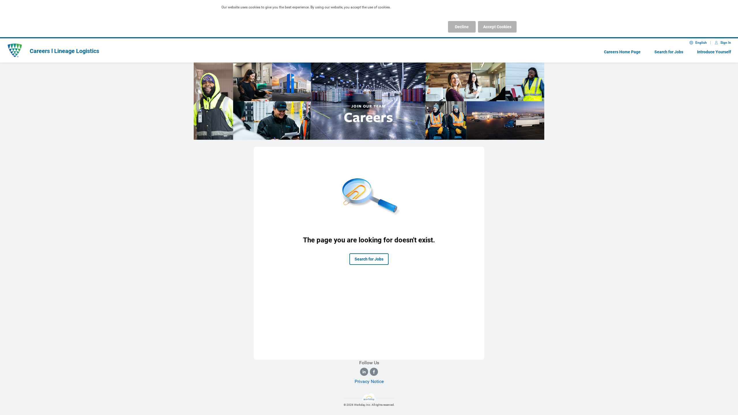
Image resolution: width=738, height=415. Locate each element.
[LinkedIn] (364, 372)
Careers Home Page (622, 52)
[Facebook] (374, 372)
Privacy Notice (369, 381)
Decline (462, 26)
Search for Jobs (668, 52)
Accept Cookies (497, 26)
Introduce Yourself (714, 52)
